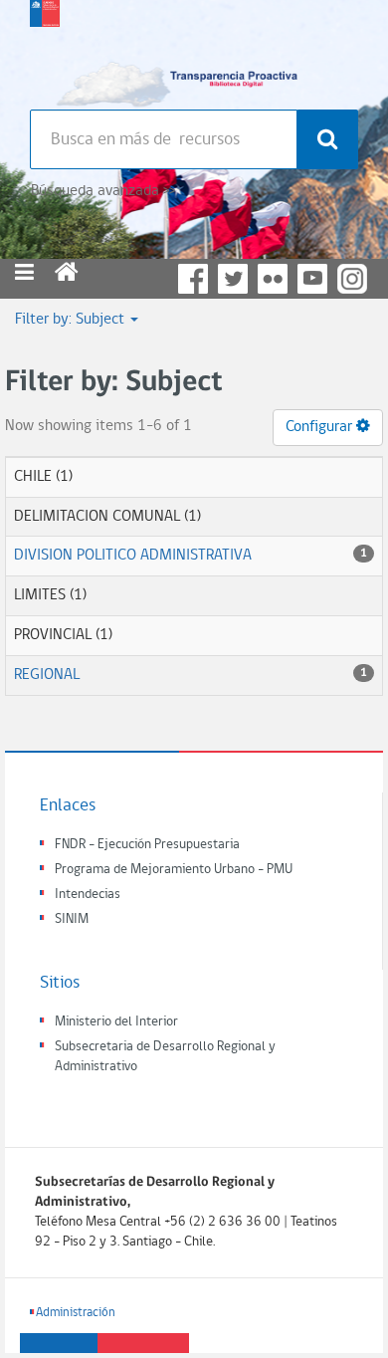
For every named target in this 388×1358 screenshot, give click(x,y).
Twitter (233, 279)
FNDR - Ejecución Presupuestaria (147, 844)
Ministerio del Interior (116, 1022)
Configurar (321, 427)
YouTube (312, 279)
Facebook (193, 279)
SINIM (72, 919)
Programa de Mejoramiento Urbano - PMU (173, 869)
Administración (75, 1312)
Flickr (273, 279)
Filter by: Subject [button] (71, 320)
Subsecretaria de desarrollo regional (45, 50)
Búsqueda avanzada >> (103, 191)
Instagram (352, 279)
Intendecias (87, 894)
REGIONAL (47, 675)
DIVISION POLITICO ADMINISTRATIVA (133, 556)
